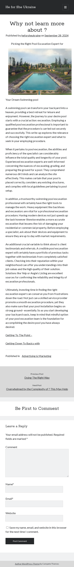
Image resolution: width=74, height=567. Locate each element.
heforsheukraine (31, 35)
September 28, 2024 (56, 35)
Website (11, 513)
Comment (11, 447)
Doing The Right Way (37, 377)
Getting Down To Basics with (23, 343)
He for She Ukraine (21, 7)
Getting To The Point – (19, 335)
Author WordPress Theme (27, 564)
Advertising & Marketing (36, 356)
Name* (10, 484)
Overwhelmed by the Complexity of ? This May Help (37, 389)
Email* (9, 498)
